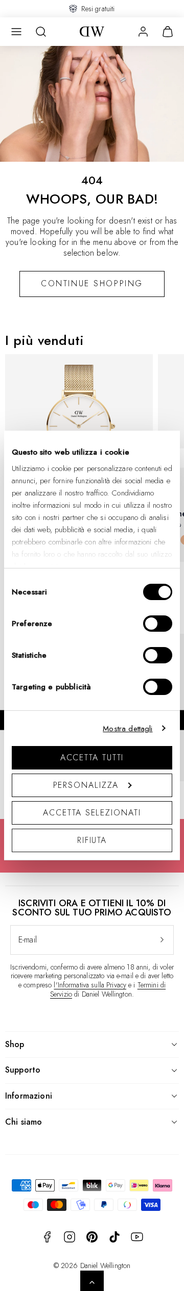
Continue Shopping (92, 283)
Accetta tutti (92, 757)
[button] (16, 31)
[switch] (157, 623)
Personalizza (86, 785)
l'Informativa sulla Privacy (90, 985)
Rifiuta (92, 840)
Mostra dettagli (127, 728)
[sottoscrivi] (162, 940)
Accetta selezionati (92, 812)
